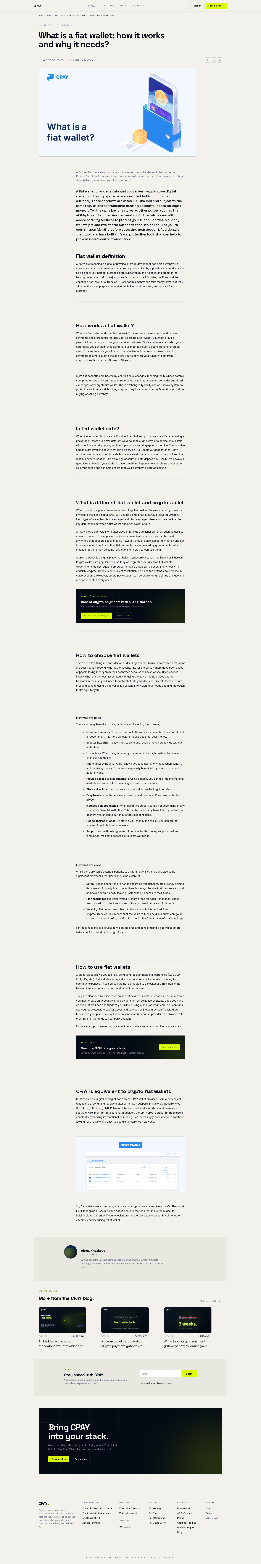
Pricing (124, 6)
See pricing (81, 1459)
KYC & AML (124, 1526)
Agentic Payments (91, 1522)
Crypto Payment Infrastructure (97, 1508)
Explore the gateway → (96, 615)
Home (41, 16)
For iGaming (155, 1508)
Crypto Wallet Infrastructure (96, 1513)
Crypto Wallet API (91, 1518)
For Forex (154, 1513)
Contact (209, 1513)
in (214, 60)
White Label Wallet (128, 1513)
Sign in (197, 5)
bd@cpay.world (212, 1518)
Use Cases (109, 6)
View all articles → (211, 1301)
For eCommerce (157, 1518)
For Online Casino (158, 1522)
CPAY (38, 6)
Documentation (184, 1508)
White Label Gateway (129, 1508)
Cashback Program (186, 1522)
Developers (138, 6)
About (209, 1508)
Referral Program (185, 1527)
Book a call (123, 615)
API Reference (184, 1513)
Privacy (128, 1558)
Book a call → (216, 5)
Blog (49, 16)
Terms (118, 1558)
